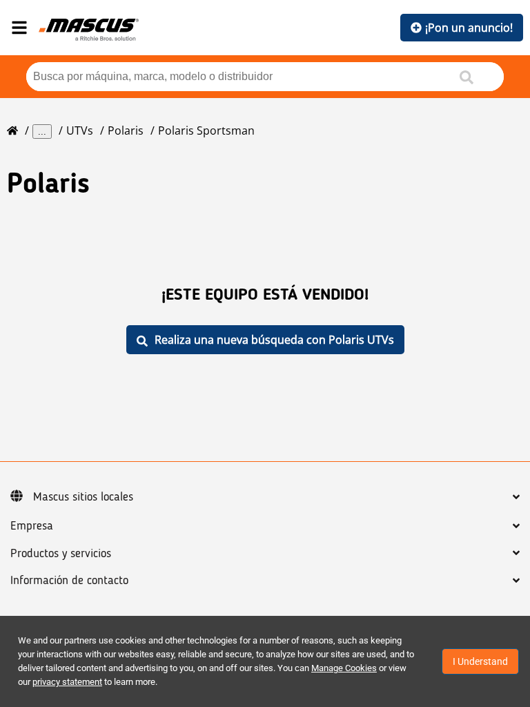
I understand (480, 661)
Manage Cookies (344, 668)
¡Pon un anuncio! (469, 27)
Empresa (31, 526)
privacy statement (67, 682)
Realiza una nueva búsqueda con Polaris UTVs (274, 339)
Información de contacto (69, 580)
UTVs (79, 130)
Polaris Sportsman (206, 130)
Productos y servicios (60, 554)
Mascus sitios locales (83, 497)
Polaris (126, 130)
